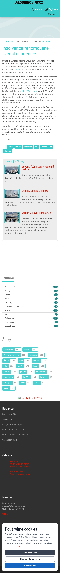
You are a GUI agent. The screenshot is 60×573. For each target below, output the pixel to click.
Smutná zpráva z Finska (30, 198)
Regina (10, 147)
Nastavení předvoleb (30, 559)
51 (56, 322)
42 (56, 299)
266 (56, 302)
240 (56, 291)
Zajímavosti (45, 41)
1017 (55, 287)
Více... (5, 513)
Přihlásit (38, 9)
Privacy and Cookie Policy (25, 546)
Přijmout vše (30, 565)
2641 (55, 318)
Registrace (53, 9)
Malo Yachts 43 (29, 91)
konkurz (18, 147)
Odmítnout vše (30, 553)
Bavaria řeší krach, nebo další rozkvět (30, 174)
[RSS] (3, 287)
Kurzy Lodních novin (19, 463)
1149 (55, 310)
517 (56, 295)
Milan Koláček (16, 471)
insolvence (28, 147)
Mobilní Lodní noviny (20, 466)
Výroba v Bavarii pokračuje (30, 223)
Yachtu (18, 69)
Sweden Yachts (47, 147)
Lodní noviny (16, 460)
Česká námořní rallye (20, 474)
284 (56, 306)
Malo (36, 147)
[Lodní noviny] (29, 2)
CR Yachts (7, 151)
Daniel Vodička (10, 41)
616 (56, 326)
